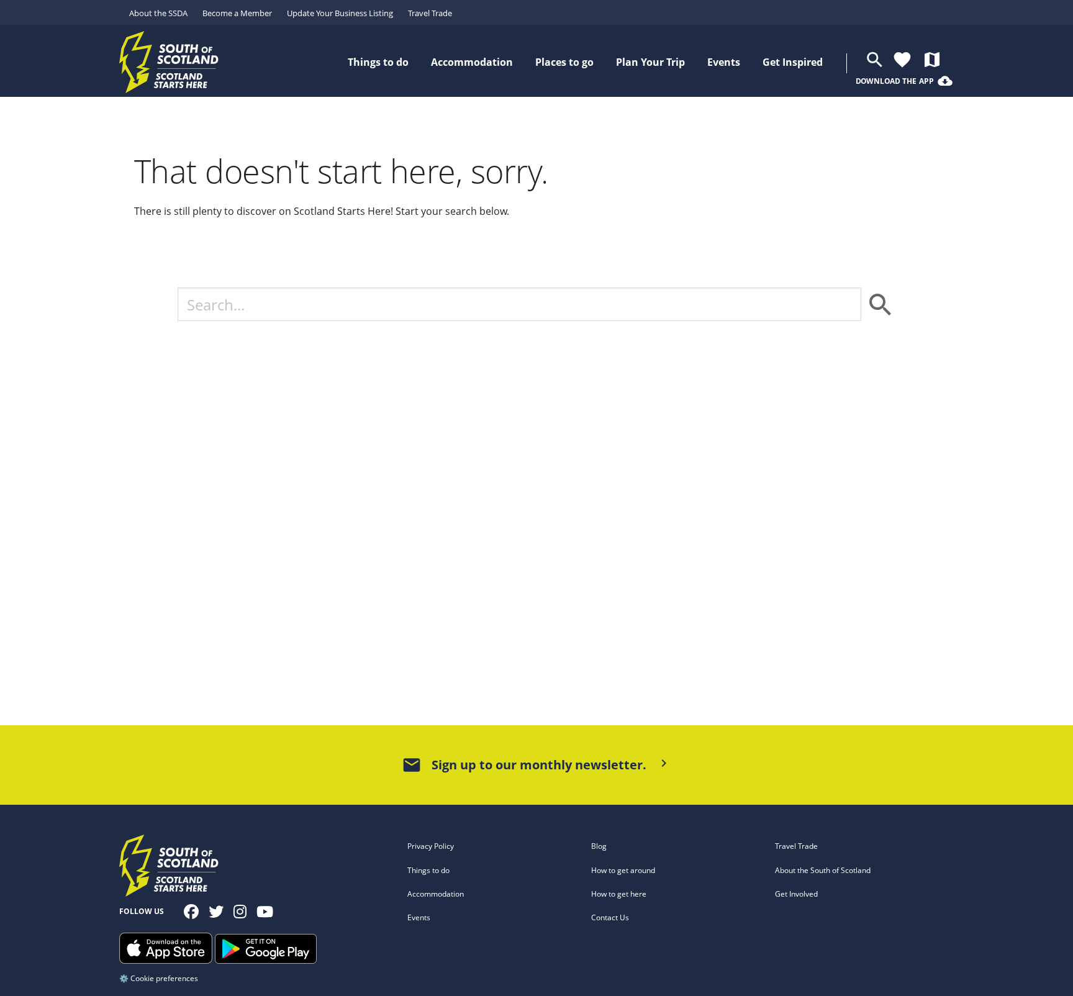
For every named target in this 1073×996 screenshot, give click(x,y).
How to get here (618, 894)
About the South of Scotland (823, 870)
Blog (599, 846)
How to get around (623, 870)
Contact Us (610, 917)
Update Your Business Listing (340, 13)
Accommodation (435, 894)
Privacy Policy (430, 846)
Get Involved (796, 894)
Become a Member (237, 13)
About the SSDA (158, 13)
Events (418, 917)
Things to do (428, 870)
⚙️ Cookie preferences (158, 978)
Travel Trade (430, 13)
